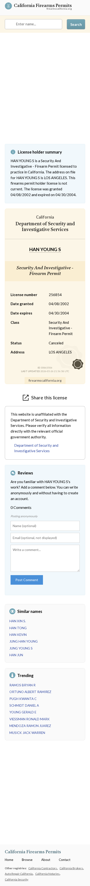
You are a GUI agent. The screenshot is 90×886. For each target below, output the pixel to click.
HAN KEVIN (18, 635)
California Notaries (47, 873)
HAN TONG (18, 628)
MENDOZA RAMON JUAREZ (30, 726)
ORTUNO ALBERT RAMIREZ (30, 692)
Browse (27, 860)
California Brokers (72, 868)
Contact (64, 860)
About (45, 860)
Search (76, 24)
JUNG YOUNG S (21, 648)
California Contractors (42, 868)
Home (9, 860)
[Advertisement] (45, 92)
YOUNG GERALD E (22, 712)
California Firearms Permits (43, 6)
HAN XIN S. (17, 621)
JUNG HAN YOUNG (23, 641)
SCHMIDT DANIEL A (24, 705)
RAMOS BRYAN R (22, 685)
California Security (16, 879)
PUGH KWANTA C (22, 699)
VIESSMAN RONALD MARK (29, 719)
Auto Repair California (19, 873)
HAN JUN (16, 655)
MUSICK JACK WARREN (27, 733)
